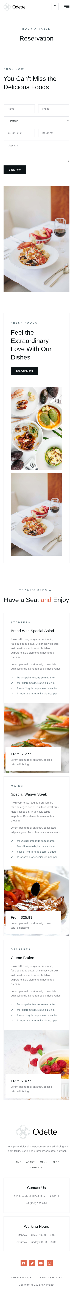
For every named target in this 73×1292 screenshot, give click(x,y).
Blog (56, 1162)
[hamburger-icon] (67, 7)
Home (17, 1162)
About (30, 1162)
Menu (43, 1162)
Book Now (15, 169)
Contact (36, 1167)
